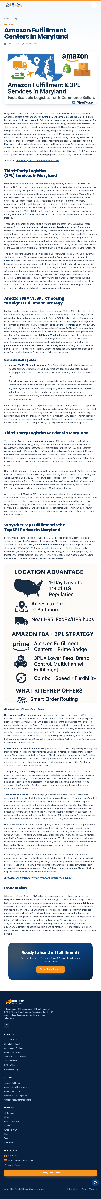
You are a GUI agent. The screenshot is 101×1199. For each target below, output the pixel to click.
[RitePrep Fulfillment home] (14, 5)
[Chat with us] (95, 1182)
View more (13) (11, 1070)
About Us (8, 1117)
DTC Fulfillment (10, 1040)
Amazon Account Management (17, 1100)
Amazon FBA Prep (12, 1052)
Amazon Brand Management (16, 1087)
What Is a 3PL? (10, 1130)
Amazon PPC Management (15, 1095)
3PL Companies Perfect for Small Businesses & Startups (43, 877)
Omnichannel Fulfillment (14, 1048)
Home (6, 18)
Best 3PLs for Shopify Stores (30, 709)
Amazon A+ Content (12, 1091)
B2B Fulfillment (10, 1061)
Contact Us (9, 1142)
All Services (9, 1113)
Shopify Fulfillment (12, 1044)
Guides (7, 1125)
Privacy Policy (73, 1189)
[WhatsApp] (6, 1025)
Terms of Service (89, 1189)
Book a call (13, 1155)
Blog (15, 18)
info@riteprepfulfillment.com (20, 1160)
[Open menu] (94, 5)
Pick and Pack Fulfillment (15, 1056)
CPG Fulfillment (10, 1065)
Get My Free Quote (49, 969)
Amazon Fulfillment (12, 1083)
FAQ (6, 1138)
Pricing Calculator (11, 1121)
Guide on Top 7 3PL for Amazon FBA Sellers (37, 160)
